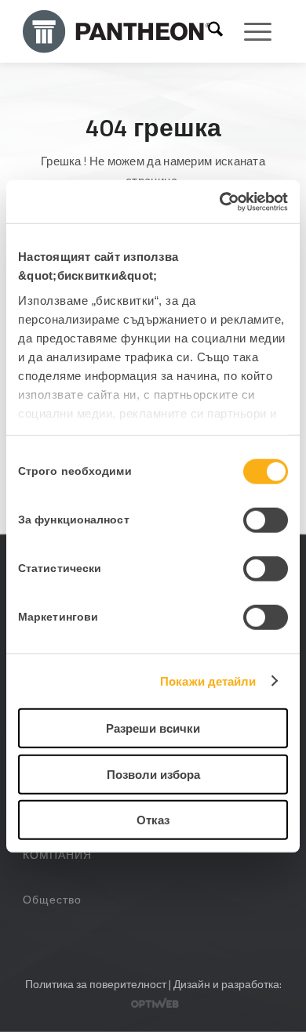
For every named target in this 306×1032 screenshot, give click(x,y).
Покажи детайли (208, 680)
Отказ (153, 820)
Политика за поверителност (95, 984)
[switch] (265, 520)
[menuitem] (215, 31)
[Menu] (249, 31)
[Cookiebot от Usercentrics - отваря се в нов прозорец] (220, 201)
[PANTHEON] (118, 31)
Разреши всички (153, 728)
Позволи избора (153, 773)
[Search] (215, 31)
